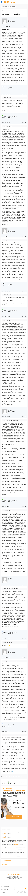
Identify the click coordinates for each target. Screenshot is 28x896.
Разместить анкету (5, 886)
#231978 (24, 236)
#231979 (24, 291)
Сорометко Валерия (12, 116)
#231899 (24, 122)
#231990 (24, 316)
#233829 (24, 731)
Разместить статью (5, 888)
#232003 (24, 638)
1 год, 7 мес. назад (10, 783)
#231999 (24, 585)
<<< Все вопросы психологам (8, 6)
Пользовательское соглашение (14, 878)
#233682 (24, 657)
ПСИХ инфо (9, 2)
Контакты (3, 892)
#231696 (24, 94)
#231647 (24, 26)
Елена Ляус (10, 87)
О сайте (2, 891)
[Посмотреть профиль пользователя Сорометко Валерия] (13, 782)
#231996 (24, 416)
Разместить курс (4, 889)
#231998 (24, 506)
